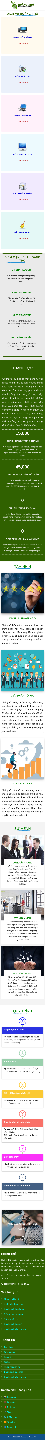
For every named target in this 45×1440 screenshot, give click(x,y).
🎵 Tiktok (8, 1412)
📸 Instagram (10, 1397)
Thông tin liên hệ (11, 1299)
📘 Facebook (10, 1427)
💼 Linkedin (9, 1402)
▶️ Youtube (9, 1422)
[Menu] (3, 5)
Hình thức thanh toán (14, 1304)
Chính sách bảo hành (14, 1309)
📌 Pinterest (9, 1407)
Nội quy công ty (11, 1319)
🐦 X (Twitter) (10, 1417)
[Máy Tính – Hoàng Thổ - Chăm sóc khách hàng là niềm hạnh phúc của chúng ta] (22, 5)
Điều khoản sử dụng (13, 1314)
